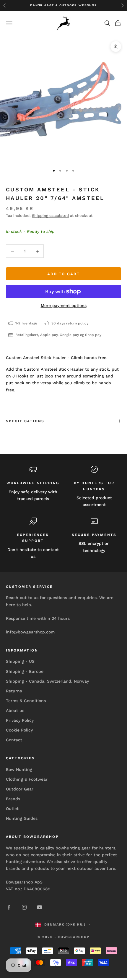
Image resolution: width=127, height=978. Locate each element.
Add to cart (63, 274)
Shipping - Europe (24, 671)
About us (15, 710)
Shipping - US (20, 661)
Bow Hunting (19, 769)
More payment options (64, 305)
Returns (14, 691)
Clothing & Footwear (27, 779)
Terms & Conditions (26, 700)
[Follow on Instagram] (24, 907)
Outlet (12, 808)
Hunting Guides (22, 818)
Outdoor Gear (19, 789)
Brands (13, 798)
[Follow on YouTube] (40, 907)
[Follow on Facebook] (9, 907)
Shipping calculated (50, 215)
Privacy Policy (20, 720)
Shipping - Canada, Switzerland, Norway (47, 681)
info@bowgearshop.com (30, 632)
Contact (14, 739)
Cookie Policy (19, 730)
